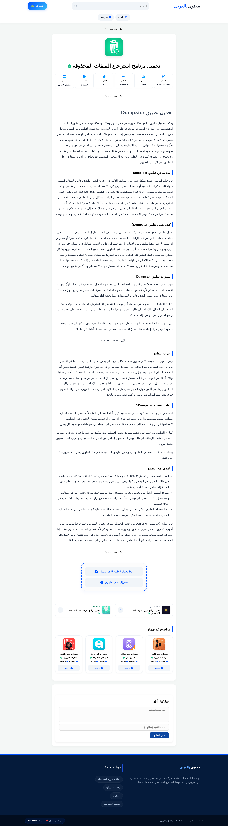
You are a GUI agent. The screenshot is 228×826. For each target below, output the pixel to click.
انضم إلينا (37, 6)
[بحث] (76, 6)
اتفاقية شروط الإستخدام (109, 779)
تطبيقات (104, 17)
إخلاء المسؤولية (113, 787)
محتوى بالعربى (167, 820)
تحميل (157, 668)
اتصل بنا (116, 795)
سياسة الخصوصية (112, 804)
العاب (120, 17)
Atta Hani (32, 820)
